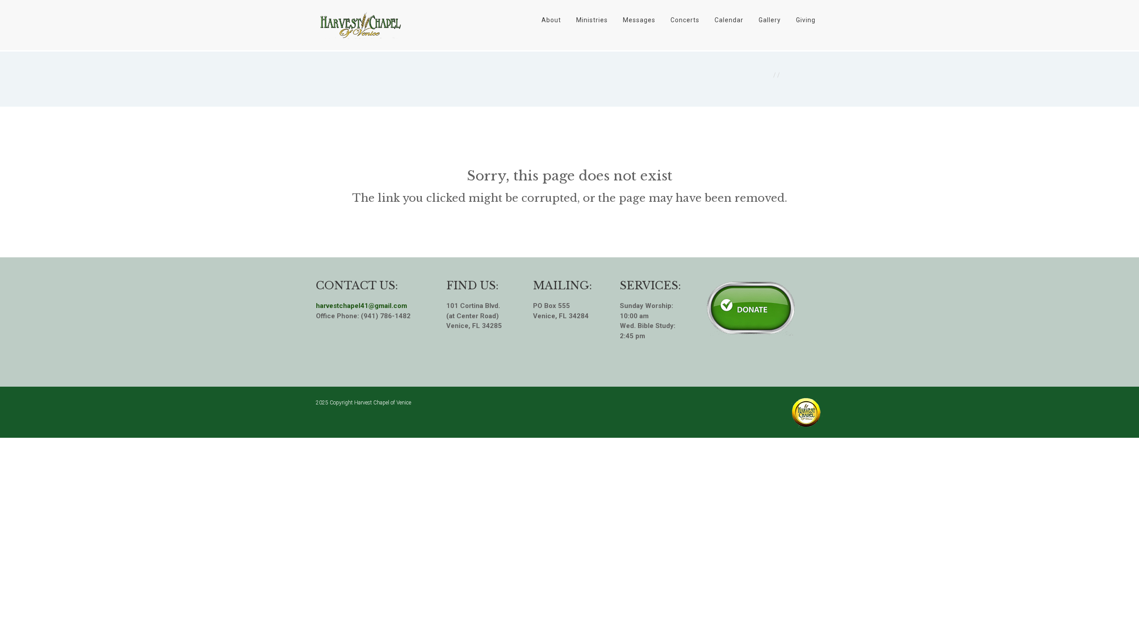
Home (762, 75)
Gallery (770, 20)
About (551, 20)
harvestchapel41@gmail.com (361, 306)
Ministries (592, 20)
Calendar (729, 20)
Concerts (684, 20)
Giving (806, 20)
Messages (639, 20)
